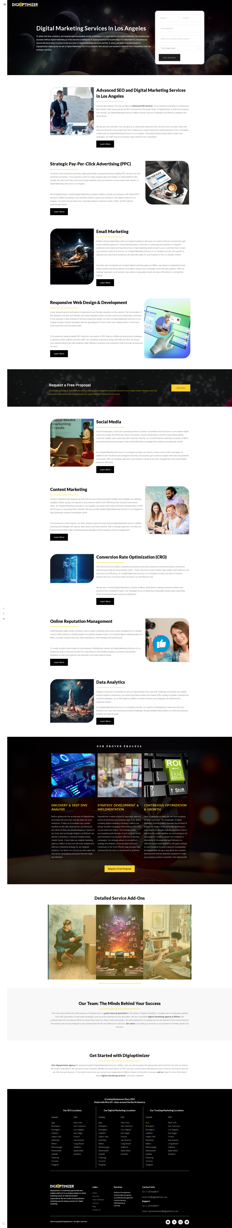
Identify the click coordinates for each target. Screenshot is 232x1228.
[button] (54, 942)
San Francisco (80, 1126)
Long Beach (79, 1143)
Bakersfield (78, 1150)
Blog (94, 1206)
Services (96, 1203)
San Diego (78, 1133)
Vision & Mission (98, 1200)
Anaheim (77, 1154)
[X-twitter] (174, 1222)
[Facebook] (168, 1222)
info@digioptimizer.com (157, 1197)
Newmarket (56, 1150)
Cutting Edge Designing (122, 1195)
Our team (130, 1023)
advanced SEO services (142, 106)
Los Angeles (79, 1129)
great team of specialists (116, 1013)
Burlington (55, 1129)
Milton (54, 1143)
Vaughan (55, 1164)
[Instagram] (180, 1222)
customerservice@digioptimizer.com (162, 1211)
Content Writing (120, 1200)
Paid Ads (117, 1206)
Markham (55, 1140)
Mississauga (56, 1147)
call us (160, 1072)
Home (95, 1193)
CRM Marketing (119, 1203)
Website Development (122, 1192)
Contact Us (96, 1210)
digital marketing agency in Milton (164, 1016)
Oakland (77, 1147)
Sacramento (79, 1140)
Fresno (77, 1136)
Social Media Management (123, 1198)
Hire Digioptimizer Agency (63, 1065)
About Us (96, 1196)
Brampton (55, 1126)
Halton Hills (56, 1136)
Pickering (55, 1157)
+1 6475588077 (152, 1191)
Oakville (54, 1154)
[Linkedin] (187, 1222)
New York (78, 1122)
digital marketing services (113, 1075)
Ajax (53, 1122)
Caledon (54, 1133)
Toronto (54, 1161)
